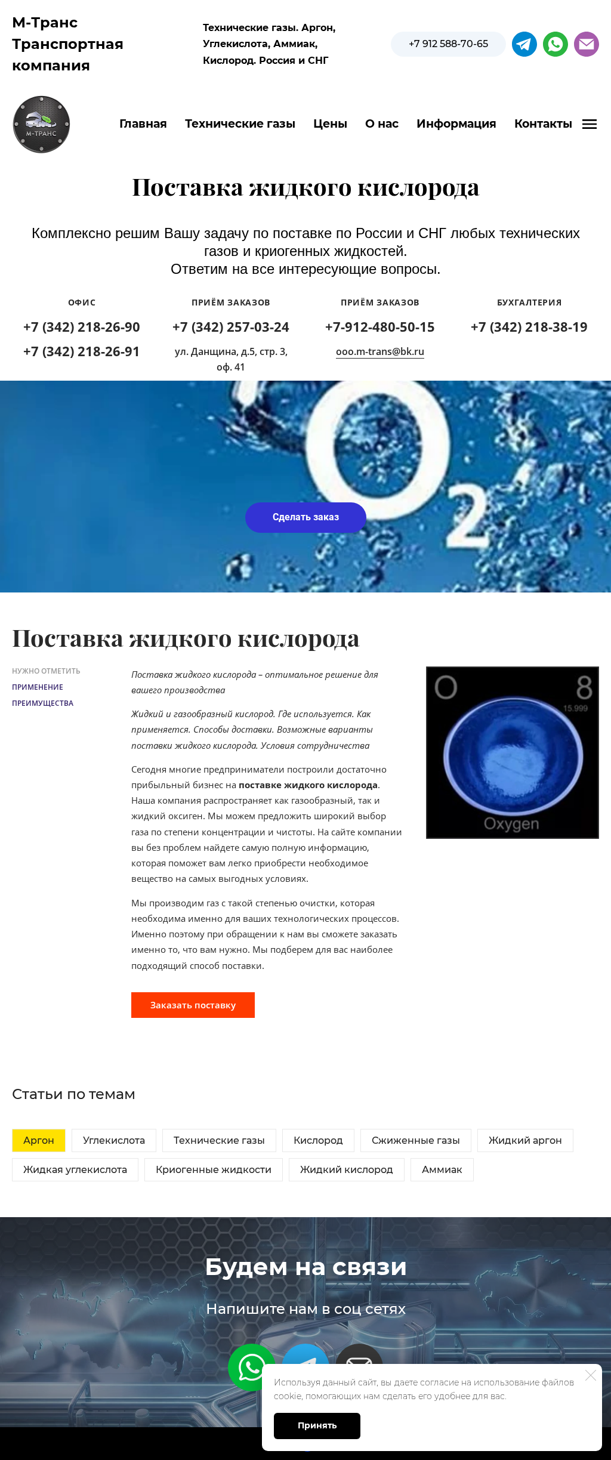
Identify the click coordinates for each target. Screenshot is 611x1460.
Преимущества (42, 703)
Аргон (38, 1140)
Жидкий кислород (346, 1169)
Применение (37, 687)
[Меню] (589, 124)
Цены (330, 124)
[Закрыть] (590, 1375)
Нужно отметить (46, 670)
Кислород (318, 1140)
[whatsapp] (555, 44)
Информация (456, 124)
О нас (382, 124)
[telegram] (524, 44)
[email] (586, 44)
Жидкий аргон (525, 1140)
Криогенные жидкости (213, 1169)
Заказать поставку (193, 1005)
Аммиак (442, 1169)
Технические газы (240, 124)
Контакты (543, 124)
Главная (143, 124)
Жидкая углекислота (75, 1169)
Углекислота (114, 1140)
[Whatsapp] (252, 1367)
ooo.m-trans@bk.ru (380, 351)
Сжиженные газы (416, 1140)
